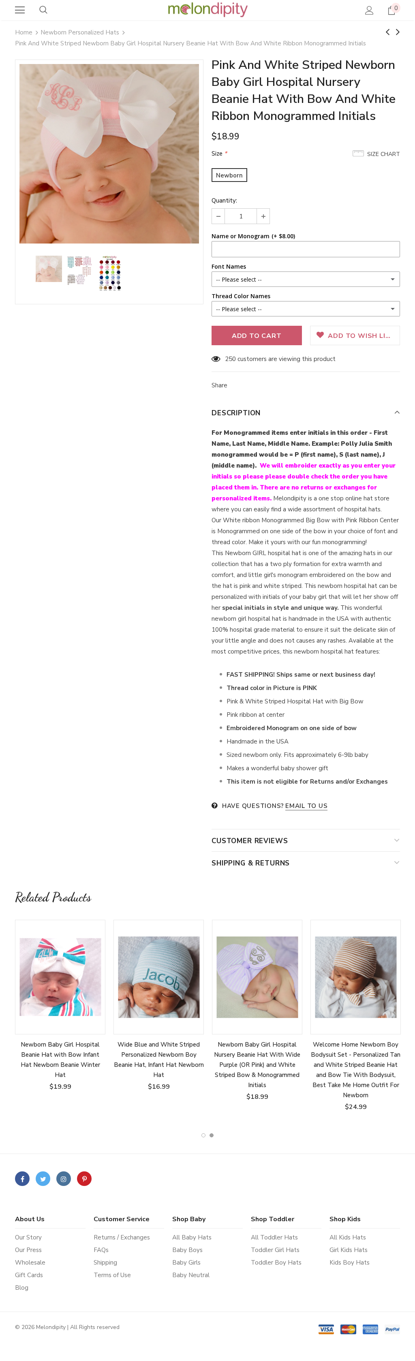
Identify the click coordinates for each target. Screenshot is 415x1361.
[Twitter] (43, 1178)
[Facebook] (22, 1178)
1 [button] (203, 1135)
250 (230, 359)
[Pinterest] (84, 1178)
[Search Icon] (43, 10)
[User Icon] (369, 10)
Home (23, 32)
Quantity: (224, 201)
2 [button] (212, 1135)
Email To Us (306, 806)
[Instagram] (63, 1178)
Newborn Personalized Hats (80, 32)
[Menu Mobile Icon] (20, 10)
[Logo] (207, 10)
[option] (109, 154)
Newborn (229, 175)
